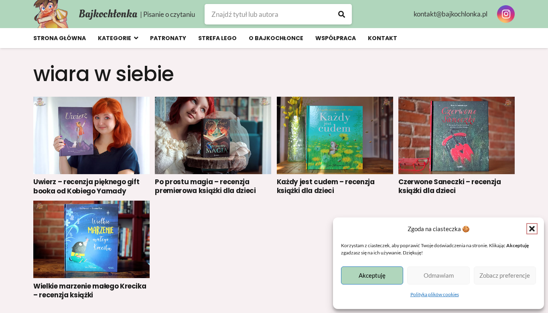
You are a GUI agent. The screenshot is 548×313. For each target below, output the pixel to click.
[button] (532, 229)
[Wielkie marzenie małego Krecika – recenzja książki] (91, 239)
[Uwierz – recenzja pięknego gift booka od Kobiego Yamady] (91, 135)
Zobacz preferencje (504, 275)
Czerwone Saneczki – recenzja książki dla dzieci (449, 186)
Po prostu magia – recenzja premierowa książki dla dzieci (205, 186)
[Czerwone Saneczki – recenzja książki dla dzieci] (456, 135)
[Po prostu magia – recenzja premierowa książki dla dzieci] (213, 135)
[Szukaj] (341, 14)
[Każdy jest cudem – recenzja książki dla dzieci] (335, 135)
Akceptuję (372, 275)
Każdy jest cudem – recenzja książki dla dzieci (326, 186)
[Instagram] (506, 14)
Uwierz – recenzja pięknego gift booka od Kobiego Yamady (86, 186)
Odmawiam (439, 275)
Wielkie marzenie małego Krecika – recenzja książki (89, 290)
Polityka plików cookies (434, 294)
